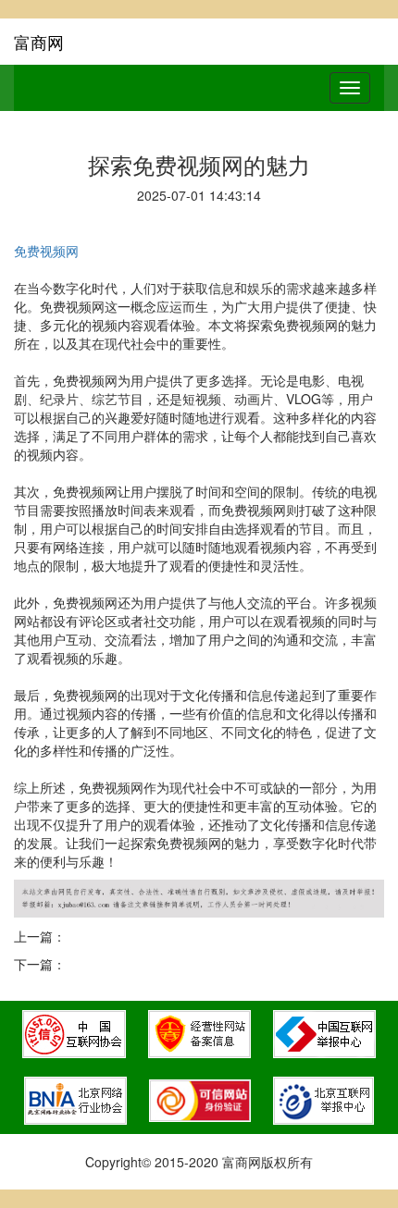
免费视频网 (46, 250)
